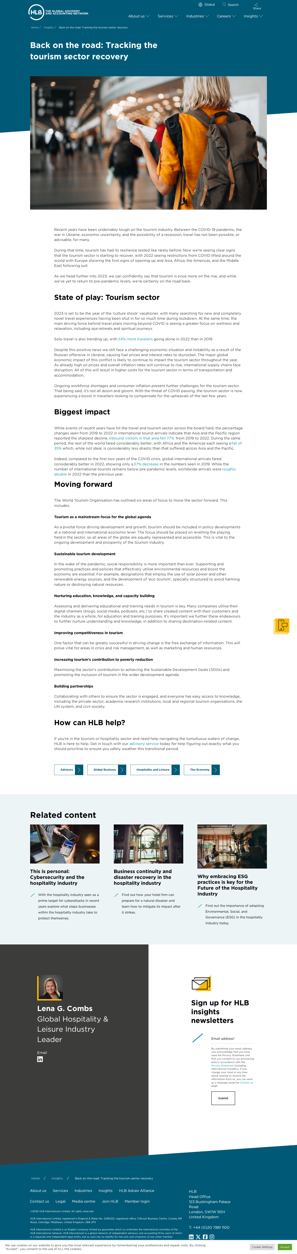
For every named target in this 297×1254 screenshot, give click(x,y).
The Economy (200, 769)
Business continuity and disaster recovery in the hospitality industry (143, 877)
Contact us (246, 1082)
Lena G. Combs (65, 1008)
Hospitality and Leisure (153, 769)
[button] (257, 6)
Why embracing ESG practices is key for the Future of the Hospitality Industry (227, 885)
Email (42, 1052)
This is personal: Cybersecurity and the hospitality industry (57, 877)
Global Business (105, 769)
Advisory (66, 769)
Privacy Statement (222, 1065)
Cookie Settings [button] (262, 1247)
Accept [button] (285, 1247)
